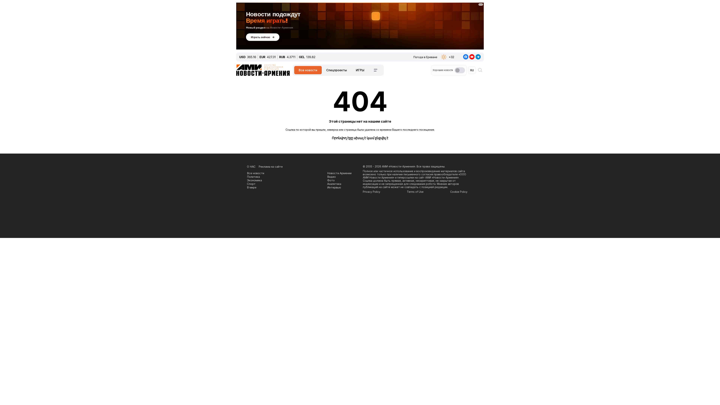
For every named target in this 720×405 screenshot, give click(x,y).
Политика (253, 176)
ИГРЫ (360, 70)
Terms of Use (415, 191)
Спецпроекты (336, 70)
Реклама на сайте (271, 166)
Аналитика (334, 184)
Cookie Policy (458, 191)
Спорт (251, 184)
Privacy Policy (371, 191)
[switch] (459, 70)
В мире (251, 187)
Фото (331, 180)
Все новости (308, 70)
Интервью (334, 187)
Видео (331, 176)
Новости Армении (339, 173)
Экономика (254, 180)
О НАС (251, 166)
